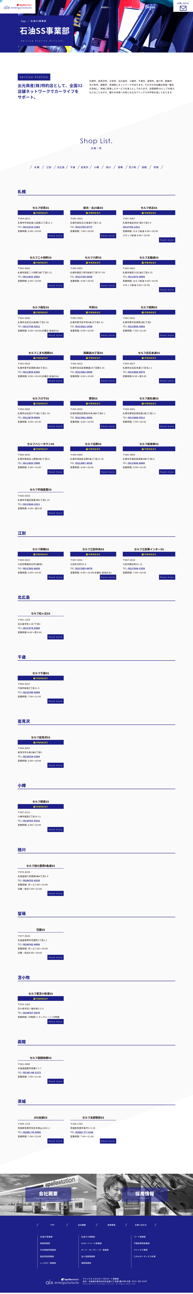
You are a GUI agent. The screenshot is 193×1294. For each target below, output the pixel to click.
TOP (52, 1225)
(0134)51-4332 (31, 820)
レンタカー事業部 (48, 1263)
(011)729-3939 (83, 276)
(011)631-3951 (31, 276)
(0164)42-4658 (31, 944)
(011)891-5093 (83, 417)
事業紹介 (105, 7)
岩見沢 (84, 167)
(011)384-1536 (136, 568)
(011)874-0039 (31, 417)
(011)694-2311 (31, 504)
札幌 (36, 167)
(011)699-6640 (136, 463)
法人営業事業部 (88, 1256)
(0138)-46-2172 (32, 1072)
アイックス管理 (141, 1249)
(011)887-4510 (83, 463)
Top (23, 20)
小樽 (96, 167)
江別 (48, 167)
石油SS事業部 (46, 1236)
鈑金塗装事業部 (47, 1256)
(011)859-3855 (136, 326)
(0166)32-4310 (31, 880)
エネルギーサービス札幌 (145, 1256)
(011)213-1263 (31, 226)
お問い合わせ (141, 1225)
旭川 (108, 167)
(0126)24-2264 (31, 756)
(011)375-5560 (31, 628)
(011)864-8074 (136, 371)
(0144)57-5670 (31, 1012)
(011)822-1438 (83, 326)
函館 (144, 167)
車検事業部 (45, 1243)
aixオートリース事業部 (91, 1243)
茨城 (156, 167)
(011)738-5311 (31, 326)
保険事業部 (86, 1263)
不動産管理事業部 (142, 1243)
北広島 (61, 167)
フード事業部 (140, 1236)
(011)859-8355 (31, 371)
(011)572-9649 (136, 276)
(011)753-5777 (83, 226)
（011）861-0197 (139, 1281)
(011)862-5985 (83, 371)
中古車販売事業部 (48, 1249)
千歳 (72, 167)
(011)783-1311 (131, 226)
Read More (55, 235)
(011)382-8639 (31, 568)
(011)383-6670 (83, 568)
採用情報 (151, 7)
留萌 (120, 167)
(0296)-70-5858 (32, 1132)
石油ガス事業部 (88, 1236)
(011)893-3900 (31, 463)
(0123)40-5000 (31, 692)
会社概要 (128, 7)
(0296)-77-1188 (84, 1132)
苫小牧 (132, 167)
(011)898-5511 (136, 417)
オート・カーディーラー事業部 (95, 1249)
